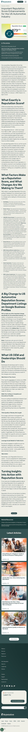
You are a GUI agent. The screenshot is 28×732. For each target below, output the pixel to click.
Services (3, 651)
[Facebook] (2, 686)
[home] (6, 2)
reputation (12, 380)
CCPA (18, 721)
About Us (3, 664)
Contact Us (3, 681)
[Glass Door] (14, 686)
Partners (3, 669)
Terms (10, 721)
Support (3, 676)
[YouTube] (9, 686)
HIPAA (14, 721)
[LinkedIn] (12, 686)
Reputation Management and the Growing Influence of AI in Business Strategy (13, 525)
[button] (25, 2)
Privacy (6, 721)
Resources (3, 656)
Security (23, 721)
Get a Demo (20, 1)
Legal (2, 721)
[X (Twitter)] (7, 686)
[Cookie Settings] (2, 729)
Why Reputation (4, 661)
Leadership (3, 666)
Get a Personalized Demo (17, 701)
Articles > (8, 5)
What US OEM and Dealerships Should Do (10, 55)
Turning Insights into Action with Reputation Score (12, 57)
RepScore (3, 653)
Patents (9, 723)
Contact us (4, 502)
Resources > (3, 5)
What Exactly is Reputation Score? (8, 46)
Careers (3, 674)
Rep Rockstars (4, 679)
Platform (3, 648)
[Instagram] (4, 686)
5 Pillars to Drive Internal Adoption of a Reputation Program (13, 522)
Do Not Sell (3, 723)
